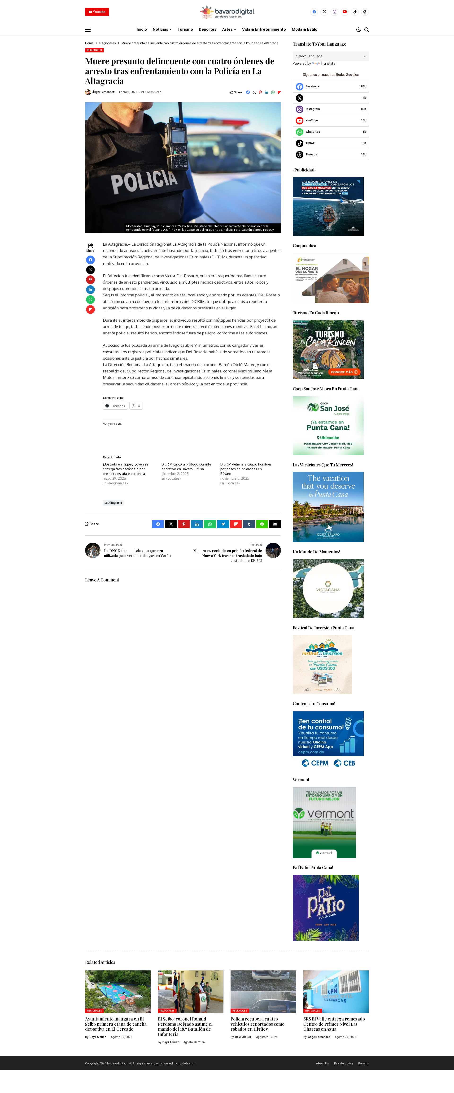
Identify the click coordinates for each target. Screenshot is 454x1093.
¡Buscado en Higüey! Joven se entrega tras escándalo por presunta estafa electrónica (125, 469)
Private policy (343, 1063)
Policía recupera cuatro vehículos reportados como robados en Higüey (257, 1024)
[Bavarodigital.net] (227, 12)
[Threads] (365, 12)
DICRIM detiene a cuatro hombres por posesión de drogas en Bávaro (246, 469)
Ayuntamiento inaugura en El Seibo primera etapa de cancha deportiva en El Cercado (116, 1024)
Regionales (107, 43)
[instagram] (334, 12)
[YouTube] (345, 12)
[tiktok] (355, 12)
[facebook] (314, 12)
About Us (322, 1063)
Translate (328, 63)
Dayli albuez (98, 1037)
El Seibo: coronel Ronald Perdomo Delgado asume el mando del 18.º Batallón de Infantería (185, 1026)
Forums (363, 1063)
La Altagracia (113, 502)
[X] (324, 12)
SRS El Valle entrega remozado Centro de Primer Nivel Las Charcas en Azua (334, 1024)
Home (89, 43)
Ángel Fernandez (103, 92)
